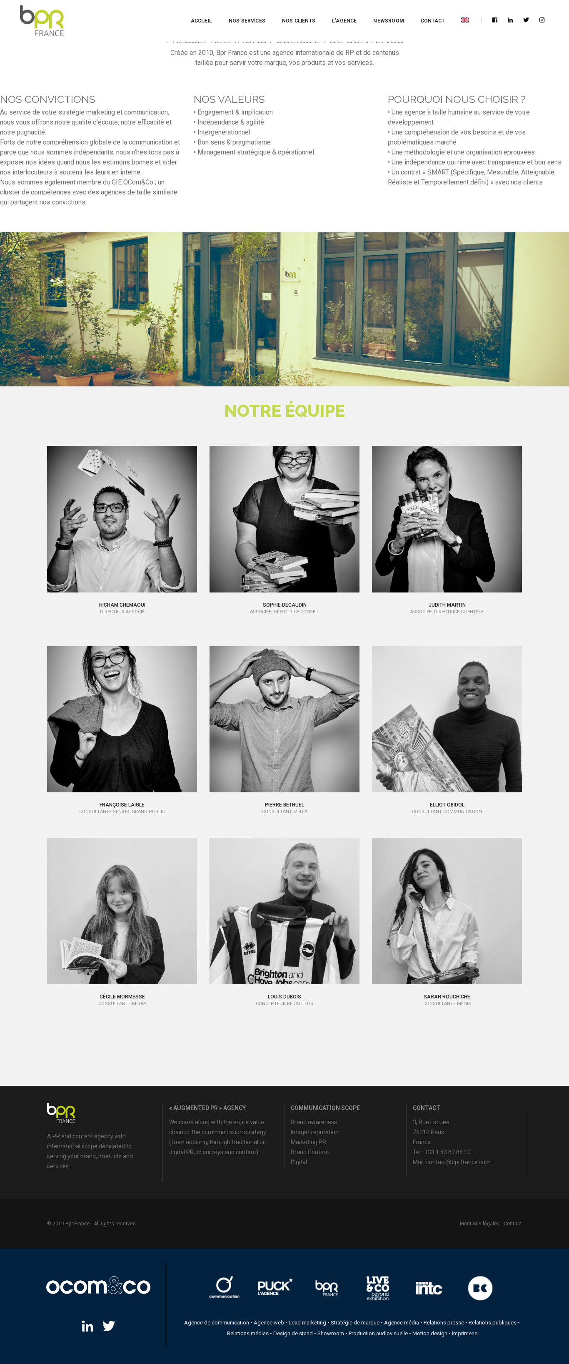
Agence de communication (216, 1322)
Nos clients (298, 21)
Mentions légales (480, 1224)
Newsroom (388, 21)
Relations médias (248, 1333)
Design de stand (293, 1333)
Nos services (247, 21)
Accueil (201, 21)
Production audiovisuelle (378, 1333)
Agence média (401, 1322)
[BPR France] (42, 21)
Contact (432, 21)
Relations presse (444, 1322)
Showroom (330, 1333)
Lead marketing (307, 1322)
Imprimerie (464, 1333)
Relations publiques (493, 1322)
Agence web (269, 1322)
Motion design (429, 1333)
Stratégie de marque (355, 1322)
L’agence (344, 21)
